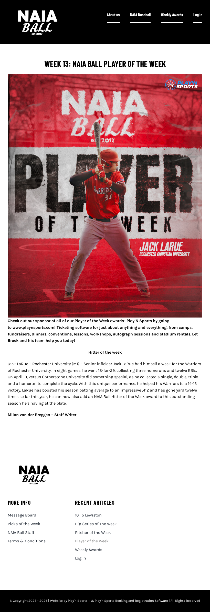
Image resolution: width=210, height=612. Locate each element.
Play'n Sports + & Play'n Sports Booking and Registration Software (118, 601)
